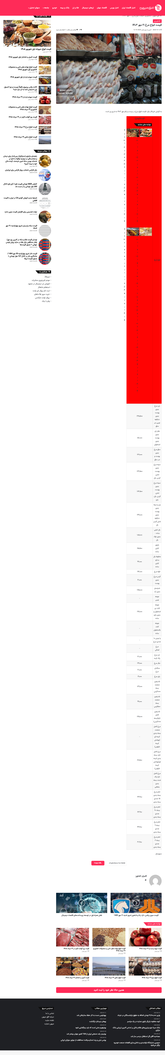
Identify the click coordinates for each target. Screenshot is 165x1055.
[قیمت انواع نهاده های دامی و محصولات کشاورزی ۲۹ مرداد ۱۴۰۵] (108, 937)
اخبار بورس (114, 7)
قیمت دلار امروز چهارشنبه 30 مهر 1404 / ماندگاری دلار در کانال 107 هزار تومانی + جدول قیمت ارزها (22, 256)
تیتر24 (47, 276)
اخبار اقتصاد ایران (128, 7)
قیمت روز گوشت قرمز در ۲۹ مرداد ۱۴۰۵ (76, 948)
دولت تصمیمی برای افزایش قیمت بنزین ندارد (21, 212)
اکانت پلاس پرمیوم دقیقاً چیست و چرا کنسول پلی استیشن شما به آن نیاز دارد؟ (20, 88)
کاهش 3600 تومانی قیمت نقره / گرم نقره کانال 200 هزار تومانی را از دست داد (20, 185)
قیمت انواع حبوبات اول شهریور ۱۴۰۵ (36, 49)
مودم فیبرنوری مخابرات (41, 280)
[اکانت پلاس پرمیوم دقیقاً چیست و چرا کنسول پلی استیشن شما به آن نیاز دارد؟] (45, 90)
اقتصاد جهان (102, 7)
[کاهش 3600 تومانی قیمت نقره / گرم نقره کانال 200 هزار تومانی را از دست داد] (45, 189)
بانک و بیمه (64, 7)
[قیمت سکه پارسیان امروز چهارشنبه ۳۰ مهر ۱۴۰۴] (45, 231)
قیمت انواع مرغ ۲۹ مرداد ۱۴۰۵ (152, 978)
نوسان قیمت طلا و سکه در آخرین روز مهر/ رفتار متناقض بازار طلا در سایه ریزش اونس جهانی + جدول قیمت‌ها (21, 242)
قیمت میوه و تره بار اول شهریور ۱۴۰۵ (23, 77)
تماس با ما (50, 1013)
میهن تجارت (49, 1023)
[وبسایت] (145, 880)
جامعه (46, 7)
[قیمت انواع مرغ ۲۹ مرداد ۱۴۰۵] (145, 966)
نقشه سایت (49, 1020)
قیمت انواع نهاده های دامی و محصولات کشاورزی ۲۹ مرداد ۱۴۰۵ (109, 949)
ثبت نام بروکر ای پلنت (41, 290)
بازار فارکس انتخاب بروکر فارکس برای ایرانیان (21, 170)
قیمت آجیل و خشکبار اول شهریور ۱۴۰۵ (23, 57)
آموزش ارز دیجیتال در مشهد (39, 283)
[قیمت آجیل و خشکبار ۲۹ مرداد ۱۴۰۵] (72, 966)
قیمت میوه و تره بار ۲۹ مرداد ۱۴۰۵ (150, 948)
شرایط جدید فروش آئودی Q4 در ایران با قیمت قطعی (20, 199)
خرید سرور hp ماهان (42, 294)
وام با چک (46, 301)
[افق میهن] (150, 7)
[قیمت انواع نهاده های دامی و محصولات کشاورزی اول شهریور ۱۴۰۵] (146, 232)
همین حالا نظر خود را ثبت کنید (109, 990)
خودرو (54, 7)
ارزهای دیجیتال (88, 7)
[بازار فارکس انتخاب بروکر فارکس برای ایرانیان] (45, 175)
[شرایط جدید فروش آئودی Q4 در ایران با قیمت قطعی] (45, 203)
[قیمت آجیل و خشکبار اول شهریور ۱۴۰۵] (133, 133)
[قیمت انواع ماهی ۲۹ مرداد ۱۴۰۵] (108, 966)
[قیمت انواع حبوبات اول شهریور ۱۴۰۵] (146, 133)
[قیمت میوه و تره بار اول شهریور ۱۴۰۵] (133, 232)
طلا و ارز (75, 7)
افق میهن (156, 15)
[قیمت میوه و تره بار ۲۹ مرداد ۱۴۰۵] (145, 937)
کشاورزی (148, 15)
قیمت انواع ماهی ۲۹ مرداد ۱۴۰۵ (115, 978)
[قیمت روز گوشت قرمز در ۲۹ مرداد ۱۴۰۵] (72, 937)
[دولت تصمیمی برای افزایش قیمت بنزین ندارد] (45, 217)
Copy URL (98, 863)
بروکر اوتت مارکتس (42, 297)
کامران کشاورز (141, 876)
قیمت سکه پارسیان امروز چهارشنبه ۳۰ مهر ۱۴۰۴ (21, 227)
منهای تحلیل (35, 7)
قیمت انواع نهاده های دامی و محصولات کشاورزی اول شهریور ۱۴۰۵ (22, 68)
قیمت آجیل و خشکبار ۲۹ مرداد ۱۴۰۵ (77, 978)
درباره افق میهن (48, 1016)
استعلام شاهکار (44, 287)
